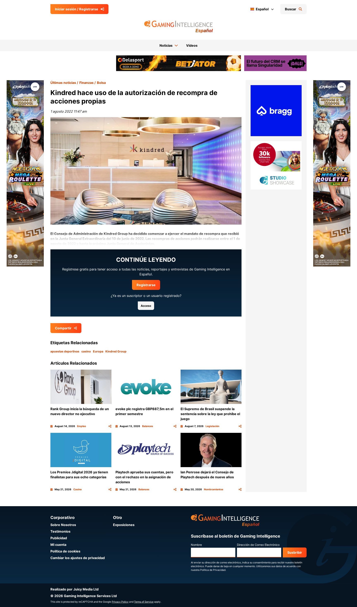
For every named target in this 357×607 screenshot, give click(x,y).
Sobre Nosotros (63, 525)
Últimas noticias (63, 83)
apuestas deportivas (64, 351)
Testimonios (60, 531)
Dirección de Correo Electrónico (258, 544)
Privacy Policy (120, 601)
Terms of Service (144, 601)
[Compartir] (109, 426)
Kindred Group (115, 351)
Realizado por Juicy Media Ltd (74, 589)
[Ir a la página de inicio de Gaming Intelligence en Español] (178, 27)
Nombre (196, 544)
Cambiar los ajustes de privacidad (77, 558)
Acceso (146, 305)
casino (86, 351)
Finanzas (86, 83)
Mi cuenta (58, 545)
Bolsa (101, 83)
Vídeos (192, 45)
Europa (98, 351)
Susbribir (294, 552)
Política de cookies (65, 551)
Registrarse (146, 285)
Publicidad (58, 538)
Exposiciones (123, 525)
